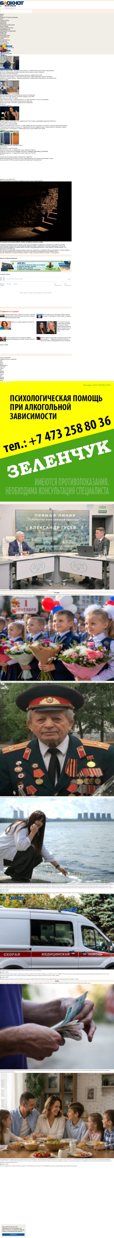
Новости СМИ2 (4, 344)
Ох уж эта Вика (4, 79)
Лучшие (9, 284)
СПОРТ (2, 38)
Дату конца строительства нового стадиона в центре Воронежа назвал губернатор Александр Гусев (28, 886)
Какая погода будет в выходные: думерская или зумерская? (16, 102)
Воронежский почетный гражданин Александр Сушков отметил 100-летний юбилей (20, 797)
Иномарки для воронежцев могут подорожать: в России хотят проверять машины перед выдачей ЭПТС (24, 1070)
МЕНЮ (2, 14)
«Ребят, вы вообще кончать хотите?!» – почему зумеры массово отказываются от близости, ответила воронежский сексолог (34, 125)
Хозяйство (3, 104)
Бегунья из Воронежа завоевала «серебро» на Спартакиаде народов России (65, 1160)
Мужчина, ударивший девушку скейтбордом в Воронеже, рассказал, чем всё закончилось (52, 1159)
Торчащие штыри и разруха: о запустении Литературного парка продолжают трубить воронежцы (26, 76)
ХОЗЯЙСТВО (3, 41)
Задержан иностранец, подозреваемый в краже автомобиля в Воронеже (61, 1165)
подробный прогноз (5, 359)
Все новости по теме (5, 73)
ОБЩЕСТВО (3, 32)
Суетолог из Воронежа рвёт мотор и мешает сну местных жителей (91, 681)
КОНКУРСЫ (3, 23)
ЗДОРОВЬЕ (3, 22)
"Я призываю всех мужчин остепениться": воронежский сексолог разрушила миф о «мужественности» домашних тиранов (33, 127)
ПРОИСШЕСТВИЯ (5, 35)
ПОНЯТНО (13, 1234)
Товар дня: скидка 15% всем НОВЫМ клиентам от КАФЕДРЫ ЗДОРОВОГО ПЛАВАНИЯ (24, 151)
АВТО (1, 16)
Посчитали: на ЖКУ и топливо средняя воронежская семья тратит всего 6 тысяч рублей (69, 1070)
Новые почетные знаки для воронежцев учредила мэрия (78, 983)
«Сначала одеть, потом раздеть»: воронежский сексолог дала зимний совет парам (22, 128)
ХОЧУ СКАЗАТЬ (4, 43)
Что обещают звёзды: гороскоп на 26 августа (12, 594)
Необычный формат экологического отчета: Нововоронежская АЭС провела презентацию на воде (23, 884)
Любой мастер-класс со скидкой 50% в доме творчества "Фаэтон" (18, 150)
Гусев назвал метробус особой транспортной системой (32, 887)
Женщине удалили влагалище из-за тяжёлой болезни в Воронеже (62, 884)
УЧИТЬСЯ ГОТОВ (9, 47)
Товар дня (2, 130)
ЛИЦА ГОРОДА (4, 26)
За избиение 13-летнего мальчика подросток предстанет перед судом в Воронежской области (54, 681)
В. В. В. (2, 154)
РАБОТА (10, 46)
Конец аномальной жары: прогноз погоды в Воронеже (14, 975)
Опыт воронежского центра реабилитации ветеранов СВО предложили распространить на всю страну (86, 973)
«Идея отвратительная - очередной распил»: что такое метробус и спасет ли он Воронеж (24, 99)
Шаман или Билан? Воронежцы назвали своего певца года (16, 101)
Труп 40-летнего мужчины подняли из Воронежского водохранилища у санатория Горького (22, 970)
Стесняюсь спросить (5, 105)
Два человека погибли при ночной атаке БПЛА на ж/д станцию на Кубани (18, 978)
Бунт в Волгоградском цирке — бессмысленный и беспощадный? (16, 892)
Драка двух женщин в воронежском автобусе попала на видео (42, 975)
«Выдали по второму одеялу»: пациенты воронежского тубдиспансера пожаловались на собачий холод (28, 78)
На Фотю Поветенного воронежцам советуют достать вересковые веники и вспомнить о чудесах (58, 978)
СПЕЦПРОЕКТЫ (4, 37)
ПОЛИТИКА (3, 34)
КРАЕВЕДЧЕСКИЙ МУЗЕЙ (7, 25)
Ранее (15, 284)
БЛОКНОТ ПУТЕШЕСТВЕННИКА (9, 17)
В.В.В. (1, 19)
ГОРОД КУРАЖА (4, 20)
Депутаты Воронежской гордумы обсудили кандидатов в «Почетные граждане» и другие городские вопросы (60, 892)
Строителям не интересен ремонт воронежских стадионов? (76, 594)
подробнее (13, 359)
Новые (2, 284)
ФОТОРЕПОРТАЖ (5, 40)
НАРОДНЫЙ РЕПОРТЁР (6, 28)
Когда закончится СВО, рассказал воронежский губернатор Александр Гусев (69, 886)
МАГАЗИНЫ (8, 53)
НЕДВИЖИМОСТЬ (5, 29)
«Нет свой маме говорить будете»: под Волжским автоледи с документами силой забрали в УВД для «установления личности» (30, 973)
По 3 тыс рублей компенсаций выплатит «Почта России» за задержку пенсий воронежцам (26, 1160)
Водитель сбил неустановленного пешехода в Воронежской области (62, 887)
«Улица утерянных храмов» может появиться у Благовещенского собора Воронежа (43, 594)
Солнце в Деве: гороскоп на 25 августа (10, 983)
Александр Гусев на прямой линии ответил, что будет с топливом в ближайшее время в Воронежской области (24, 590)
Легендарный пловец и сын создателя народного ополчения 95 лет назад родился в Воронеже (42, 983)
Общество (3, 179)
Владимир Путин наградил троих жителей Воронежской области (16, 1159)
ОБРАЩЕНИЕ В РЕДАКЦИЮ (8, 31)
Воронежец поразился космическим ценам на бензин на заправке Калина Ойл (21, 75)
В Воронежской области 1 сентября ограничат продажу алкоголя (16, 681)
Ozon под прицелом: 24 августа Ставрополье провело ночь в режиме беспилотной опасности (22, 1165)
